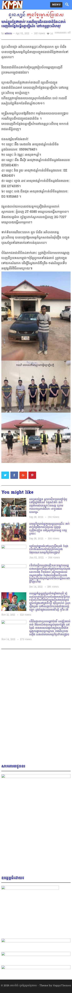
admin (8, 33)
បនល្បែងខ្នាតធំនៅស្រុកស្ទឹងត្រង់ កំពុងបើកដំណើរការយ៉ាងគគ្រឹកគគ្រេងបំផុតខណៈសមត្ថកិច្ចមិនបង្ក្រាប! (48, 549)
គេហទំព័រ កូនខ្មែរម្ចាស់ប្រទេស (23, 985)
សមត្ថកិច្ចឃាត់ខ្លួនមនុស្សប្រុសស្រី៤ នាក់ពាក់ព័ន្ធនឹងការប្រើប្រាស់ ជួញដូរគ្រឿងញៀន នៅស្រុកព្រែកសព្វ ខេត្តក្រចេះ (49, 529)
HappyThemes (62, 985)
